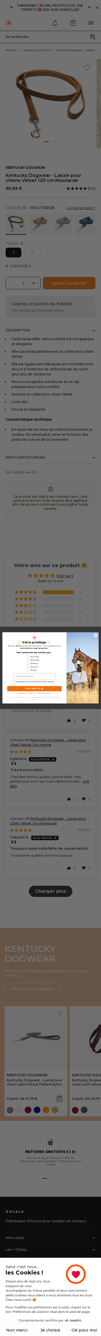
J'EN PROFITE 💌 (34, 689)
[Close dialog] (95, 635)
